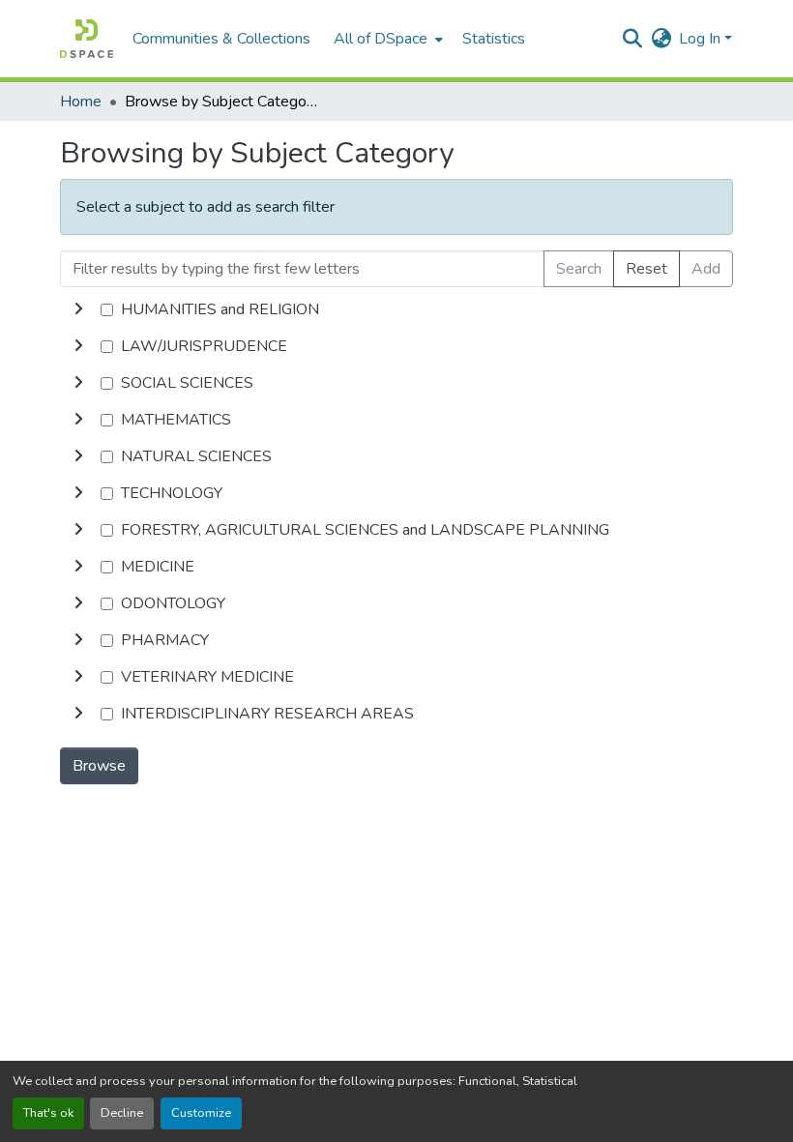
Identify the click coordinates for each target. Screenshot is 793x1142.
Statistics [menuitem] (493, 38)
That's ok (48, 1113)
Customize (201, 1113)
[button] (86, 38)
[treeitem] (396, 346)
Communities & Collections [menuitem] (221, 38)
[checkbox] (107, 310)
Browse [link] (99, 765)
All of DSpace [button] (380, 38)
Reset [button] (646, 268)
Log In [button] (701, 38)
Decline (122, 1113)
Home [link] (81, 101)
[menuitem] (386, 38)
